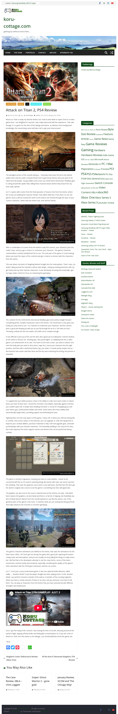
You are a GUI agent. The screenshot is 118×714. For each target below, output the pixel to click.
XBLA (94, 192)
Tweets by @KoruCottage (90, 70)
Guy (21, 115)
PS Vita (108, 174)
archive (53, 53)
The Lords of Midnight (89, 326)
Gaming (20, 104)
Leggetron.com (87, 292)
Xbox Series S (103, 197)
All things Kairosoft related (91, 269)
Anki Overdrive (86, 273)
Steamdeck (90, 183)
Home (7, 53)
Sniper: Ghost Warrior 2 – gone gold (40, 681)
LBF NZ (87, 159)
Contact (42, 53)
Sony (102, 178)
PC (100, 164)
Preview (105, 168)
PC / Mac (107, 164)
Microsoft (99, 159)
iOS (82, 159)
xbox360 (102, 192)
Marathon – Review (88, 242)
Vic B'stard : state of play (90, 330)
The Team (18, 53)
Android (86, 130)
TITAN (58, 115)
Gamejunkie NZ (87, 284)
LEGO (92, 159)
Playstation (87, 168)
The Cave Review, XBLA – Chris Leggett (14, 681)
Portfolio (30, 53)
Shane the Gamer (87, 318)
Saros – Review (87, 234)
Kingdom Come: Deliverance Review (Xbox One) (22, 658)
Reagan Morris (86, 311)
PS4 (27, 104)
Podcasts (97, 169)
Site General (93, 178)
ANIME (38, 115)
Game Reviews (11, 104)
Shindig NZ (85, 322)
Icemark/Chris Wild (88, 288)
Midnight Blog (86, 295)
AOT (42, 115)
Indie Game (108, 155)
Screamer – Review (88, 238)
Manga (51, 115)
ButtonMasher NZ (88, 280)
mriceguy (84, 299)
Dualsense (99, 135)
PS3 (111, 169)
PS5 (89, 174)
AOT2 (46, 115)
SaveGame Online (87, 314)
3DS (82, 130)
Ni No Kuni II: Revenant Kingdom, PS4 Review (58, 658)
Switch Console (104, 183)
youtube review (106, 202)
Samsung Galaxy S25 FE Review (93, 245)
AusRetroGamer (87, 277)
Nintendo (93, 164)
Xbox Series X (89, 202)
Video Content (36, 104)
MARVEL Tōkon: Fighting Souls (92, 216)
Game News (101, 138)
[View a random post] (111, 52)
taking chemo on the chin (90, 188)
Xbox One (47, 104)
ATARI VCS (93, 130)
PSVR (83, 178)
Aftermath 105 (66, 53)
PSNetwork (98, 174)
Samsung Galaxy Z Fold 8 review (93, 220)
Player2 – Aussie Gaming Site (92, 307)
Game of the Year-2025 (90, 255)
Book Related (102, 129)
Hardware (99, 150)
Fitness (91, 139)
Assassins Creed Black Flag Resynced (95, 224)
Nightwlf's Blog (86, 303)
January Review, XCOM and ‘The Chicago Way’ (66, 681)
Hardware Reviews (91, 155)
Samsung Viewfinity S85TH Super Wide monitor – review (23, 4)
